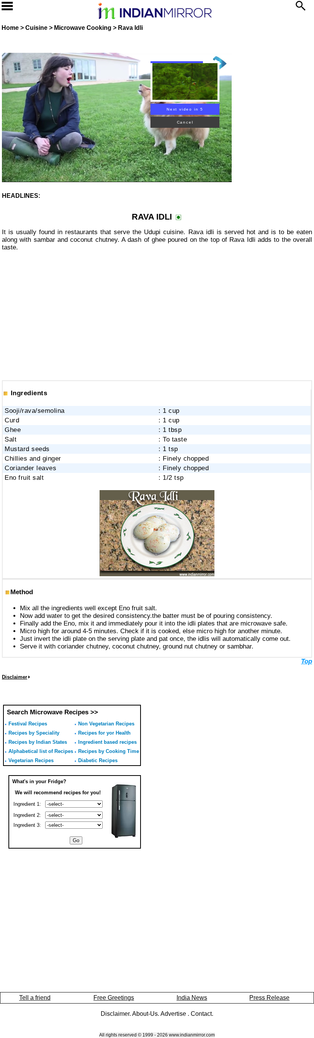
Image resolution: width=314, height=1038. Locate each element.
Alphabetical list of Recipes (40, 751)
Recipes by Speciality (33, 733)
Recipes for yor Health (104, 733)
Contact (201, 1013)
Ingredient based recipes (107, 742)
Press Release (269, 997)
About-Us (145, 1013)
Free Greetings (113, 997)
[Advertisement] (157, 311)
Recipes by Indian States (37, 742)
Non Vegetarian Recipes (106, 724)
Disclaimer (115, 1013)
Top (306, 661)
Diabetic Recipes (98, 760)
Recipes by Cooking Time (108, 751)
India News (192, 997)
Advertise (174, 1013)
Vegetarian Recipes (31, 760)
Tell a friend (35, 997)
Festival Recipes (27, 724)
